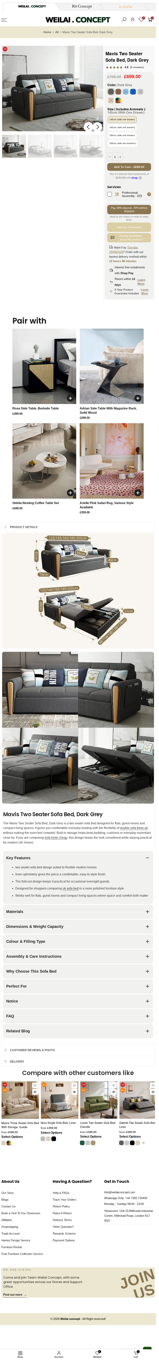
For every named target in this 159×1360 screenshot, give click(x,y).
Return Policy (61, 1206)
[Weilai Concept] (32, 6)
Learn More (141, 281)
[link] (124, 67)
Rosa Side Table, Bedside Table (35, 408)
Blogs (5, 1199)
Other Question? (63, 1226)
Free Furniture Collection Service (22, 1254)
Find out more (15, 1294)
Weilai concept (70, 1318)
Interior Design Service (15, 1240)
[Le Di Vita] (123, 6)
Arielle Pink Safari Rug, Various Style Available (107, 505)
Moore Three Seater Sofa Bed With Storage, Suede (20, 1125)
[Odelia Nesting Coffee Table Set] (44, 461)
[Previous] (88, 127)
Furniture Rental (11, 1247)
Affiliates (6, 1220)
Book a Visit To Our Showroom (20, 1213)
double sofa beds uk (134, 828)
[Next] (97, 127)
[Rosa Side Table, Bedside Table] (44, 366)
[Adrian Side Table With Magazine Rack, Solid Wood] (112, 366)
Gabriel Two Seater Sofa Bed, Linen (137, 1125)
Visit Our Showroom (129, 227)
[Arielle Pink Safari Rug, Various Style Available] (112, 461)
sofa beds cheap (56, 837)
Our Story (7, 1192)
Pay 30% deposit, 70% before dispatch (129, 209)
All (56, 32)
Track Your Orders (64, 1199)
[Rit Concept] (79, 6)
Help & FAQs (61, 1192)
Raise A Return (62, 1213)
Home (47, 32)
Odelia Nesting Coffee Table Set (35, 503)
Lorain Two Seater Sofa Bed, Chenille (98, 1125)
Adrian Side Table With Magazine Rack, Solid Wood (108, 410)
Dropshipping (9, 1226)
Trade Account (10, 1233)
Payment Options (64, 1240)
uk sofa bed (71, 888)
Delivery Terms (62, 1220)
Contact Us (8, 1206)
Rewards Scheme (64, 1233)
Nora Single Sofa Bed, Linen (58, 1123)
